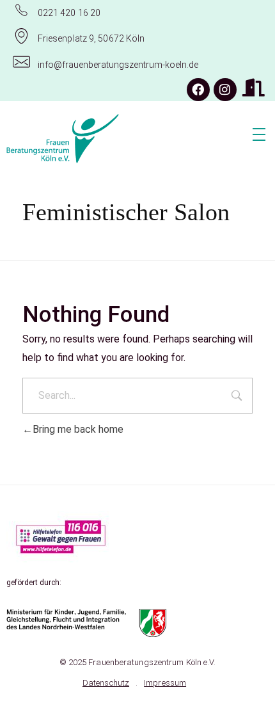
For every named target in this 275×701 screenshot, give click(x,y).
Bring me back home (78, 429)
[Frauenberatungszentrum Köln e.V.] (101, 139)
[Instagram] (225, 89)
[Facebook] (198, 89)
